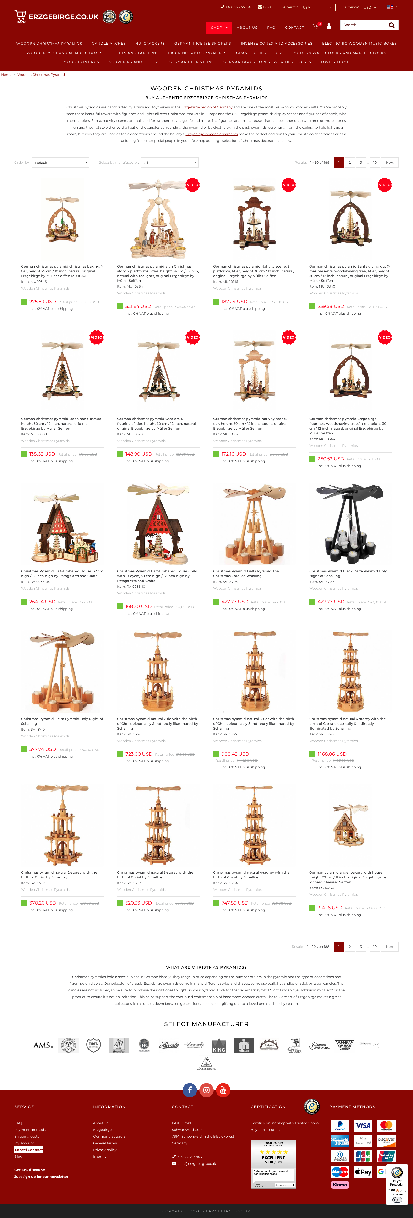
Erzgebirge (102, 1130)
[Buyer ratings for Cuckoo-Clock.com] (273, 1166)
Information (109, 1107)
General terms (105, 1143)
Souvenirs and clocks (134, 62)
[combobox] (318, 7)
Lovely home (335, 62)
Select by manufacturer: (119, 162)
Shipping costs (26, 1136)
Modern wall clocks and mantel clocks (339, 53)
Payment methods (30, 1130)
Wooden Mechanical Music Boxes (65, 53)
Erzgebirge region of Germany (207, 107)
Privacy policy (105, 1150)
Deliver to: (289, 7)
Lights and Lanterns (135, 53)
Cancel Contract (29, 1150)
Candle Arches (109, 43)
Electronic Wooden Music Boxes (359, 43)
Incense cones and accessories (277, 43)
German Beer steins (191, 62)
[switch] (397, 1200)
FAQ (271, 27)
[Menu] (405, 1167)
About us (247, 27)
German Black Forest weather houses (267, 62)
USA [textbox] (306, 7)
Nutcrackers (150, 43)
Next (390, 162)
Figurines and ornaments (197, 53)
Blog (18, 1156)
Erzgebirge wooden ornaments (212, 134)
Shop (217, 27)
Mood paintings (81, 62)
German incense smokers (202, 43)
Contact (294, 27)
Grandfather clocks (260, 53)
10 (375, 162)
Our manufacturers (109, 1136)
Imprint (99, 1156)
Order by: (22, 162)
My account (24, 1143)
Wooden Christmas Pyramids (49, 43)
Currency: (351, 7)
